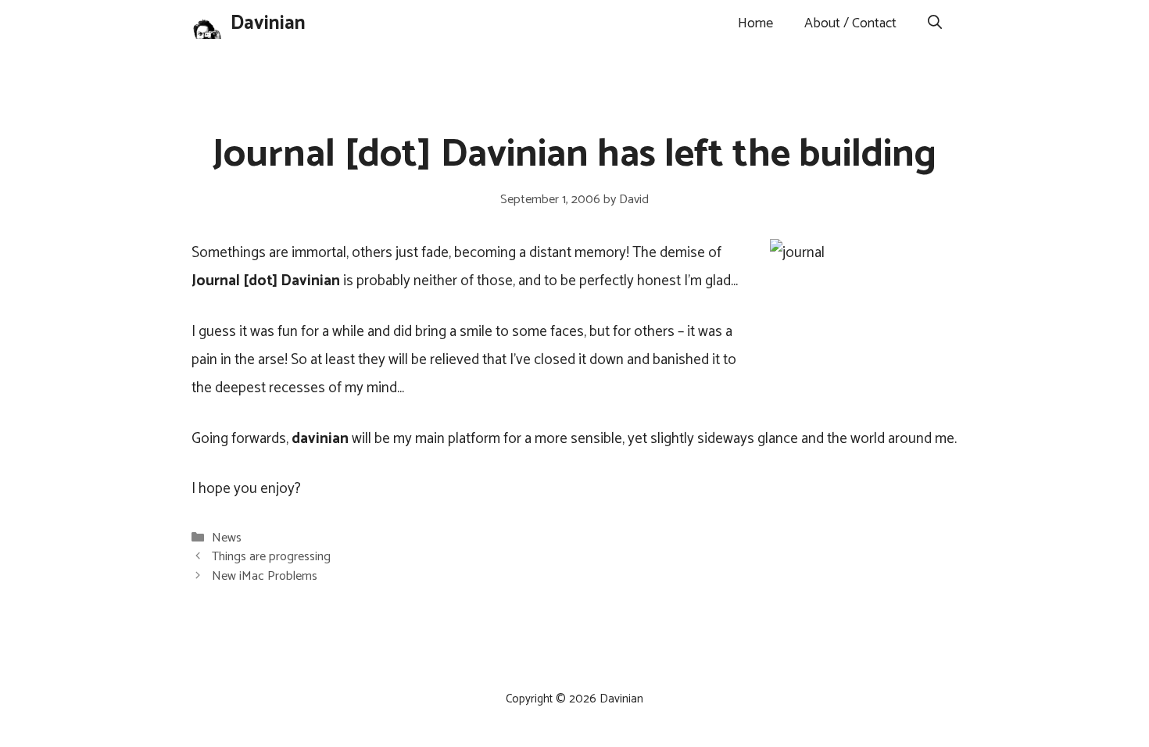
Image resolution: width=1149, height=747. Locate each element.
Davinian (268, 23)
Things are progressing (271, 556)
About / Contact (850, 23)
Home (755, 23)
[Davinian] (207, 23)
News (227, 538)
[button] (935, 23)
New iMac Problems (264, 576)
